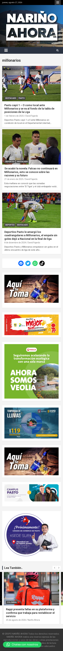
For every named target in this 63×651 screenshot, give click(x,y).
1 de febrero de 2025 (14, 116)
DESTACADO (10, 98)
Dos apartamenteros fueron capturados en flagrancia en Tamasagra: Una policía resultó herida (30, 613)
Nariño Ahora (34, 620)
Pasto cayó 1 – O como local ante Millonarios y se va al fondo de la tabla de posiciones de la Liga (29, 109)
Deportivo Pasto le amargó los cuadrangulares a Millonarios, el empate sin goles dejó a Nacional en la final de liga (30, 235)
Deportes (10, 162)
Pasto (22, 98)
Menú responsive (58, 2)
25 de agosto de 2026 (16, 620)
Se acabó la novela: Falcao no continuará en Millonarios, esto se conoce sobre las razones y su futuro (31, 172)
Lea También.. (13, 568)
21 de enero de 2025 (13, 179)
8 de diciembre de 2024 (15, 242)
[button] (22, 644)
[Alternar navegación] (6, 50)
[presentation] (54, 568)
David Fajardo (31, 116)
